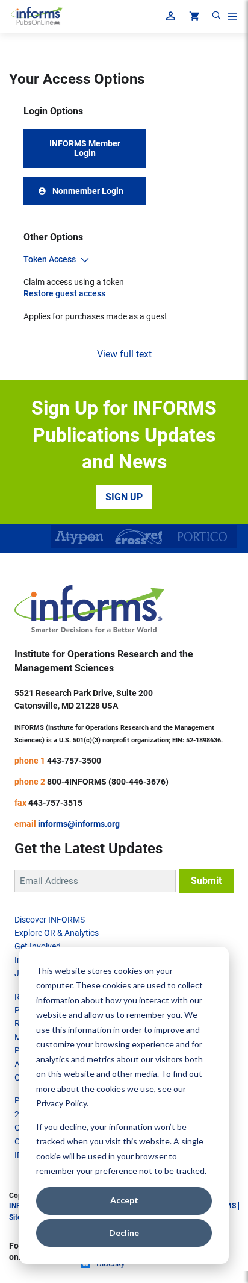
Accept (124, 1200)
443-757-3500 (74, 760)
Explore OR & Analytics (56, 933)
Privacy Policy (61, 1103)
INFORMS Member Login (84, 148)
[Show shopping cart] (193, 18)
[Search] (216, 17)
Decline (124, 1233)
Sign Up (124, 497)
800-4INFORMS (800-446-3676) (108, 781)
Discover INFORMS (49, 919)
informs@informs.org (79, 824)
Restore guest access (64, 293)
